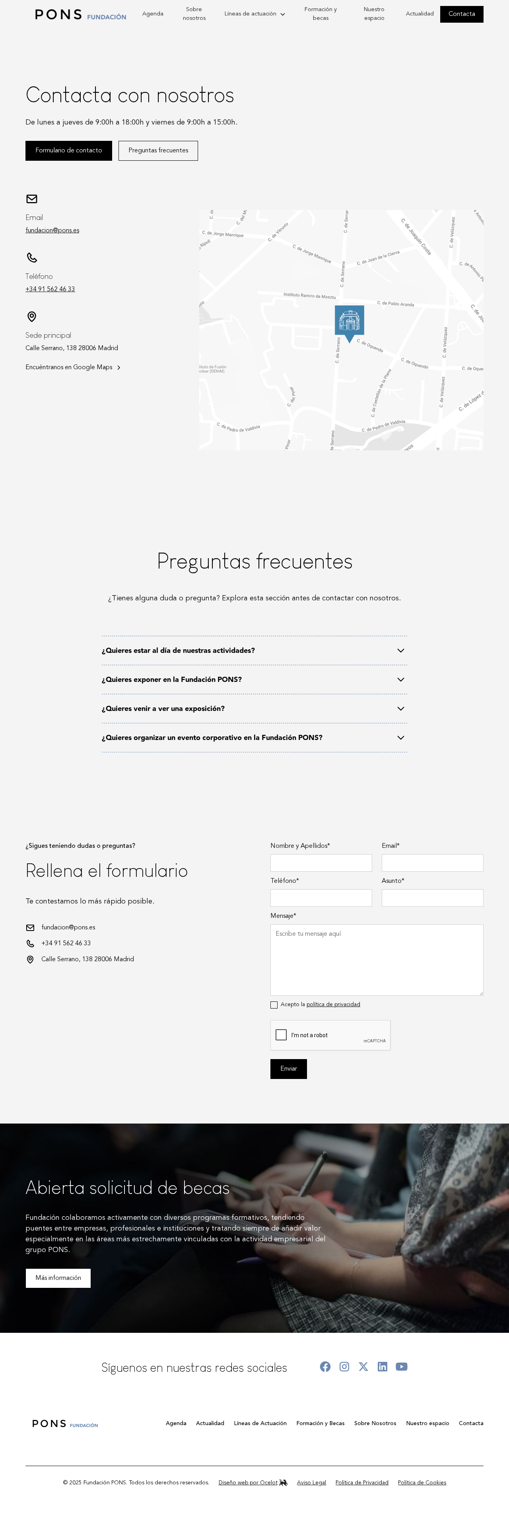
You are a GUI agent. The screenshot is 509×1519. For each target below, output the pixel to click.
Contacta (462, 14)
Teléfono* (284, 881)
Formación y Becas (320, 1423)
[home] (80, 14)
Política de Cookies (422, 1483)
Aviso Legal (311, 1483)
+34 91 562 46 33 (50, 289)
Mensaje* (283, 916)
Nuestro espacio (374, 14)
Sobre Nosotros (375, 1423)
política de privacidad (333, 1004)
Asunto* (393, 881)
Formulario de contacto (68, 151)
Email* (391, 846)
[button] (255, 14)
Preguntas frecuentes (158, 151)
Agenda (152, 14)
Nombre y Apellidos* (300, 846)
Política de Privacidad (362, 1483)
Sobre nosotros (194, 14)
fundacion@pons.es (52, 231)
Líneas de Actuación (260, 1423)
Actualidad (420, 14)
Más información (58, 1278)
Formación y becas (321, 14)
